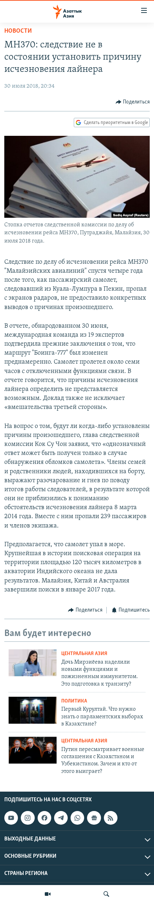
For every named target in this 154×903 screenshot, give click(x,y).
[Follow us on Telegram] (61, 818)
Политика (74, 701)
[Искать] (106, 894)
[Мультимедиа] (47, 894)
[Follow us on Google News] (94, 818)
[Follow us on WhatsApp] (77, 818)
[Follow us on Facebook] (44, 818)
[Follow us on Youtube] (11, 818)
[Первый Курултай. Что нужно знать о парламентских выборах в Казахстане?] (33, 710)
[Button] (133, 102)
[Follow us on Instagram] (27, 818)
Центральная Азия (84, 653)
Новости (18, 31)
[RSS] (110, 818)
